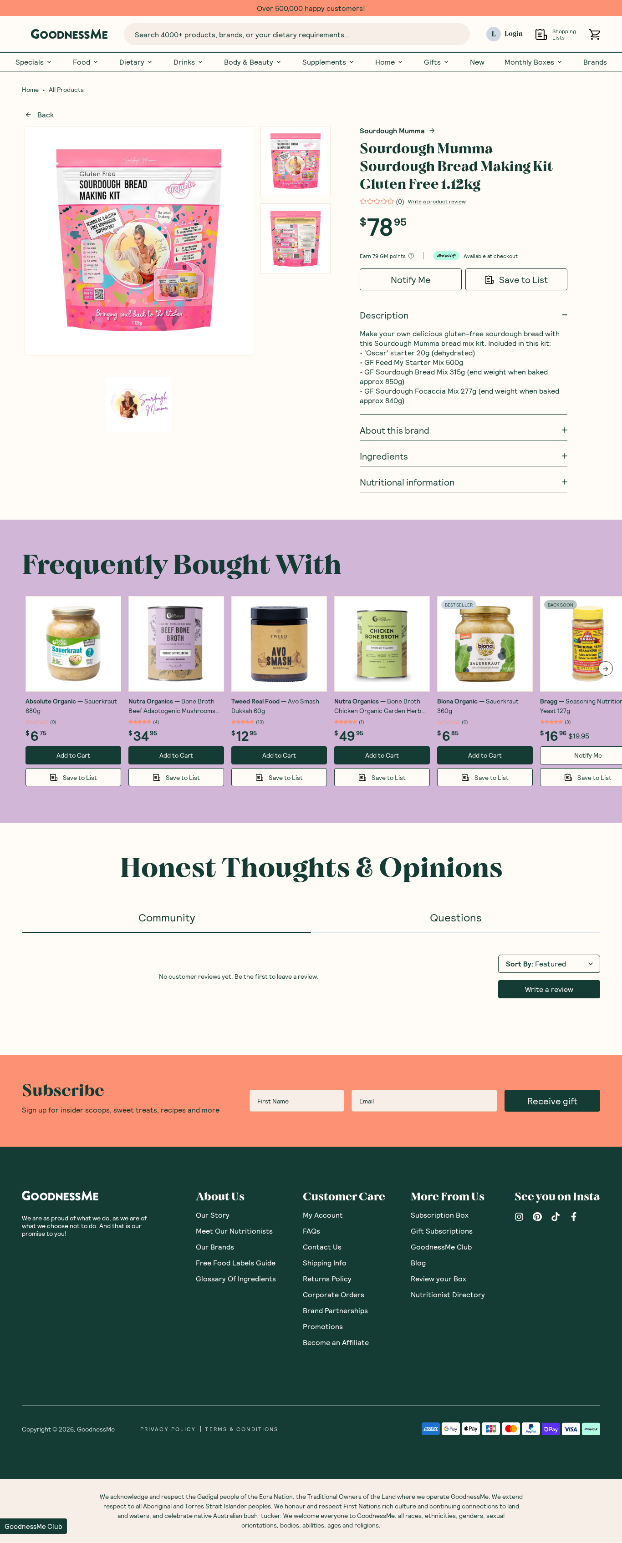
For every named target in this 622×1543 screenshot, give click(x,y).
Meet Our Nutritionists (234, 1231)
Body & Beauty (248, 62)
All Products (66, 90)
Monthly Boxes (529, 62)
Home (385, 62)
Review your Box (438, 1279)
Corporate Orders (333, 1294)
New (477, 62)
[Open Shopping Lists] (541, 34)
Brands (595, 62)
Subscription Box (440, 1215)
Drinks (184, 62)
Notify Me (411, 279)
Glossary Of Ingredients (236, 1279)
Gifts (432, 62)
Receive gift (552, 1101)
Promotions (323, 1326)
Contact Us (322, 1247)
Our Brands (215, 1247)
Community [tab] (166, 917)
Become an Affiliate (336, 1342)
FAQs (311, 1231)
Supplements (324, 62)
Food (81, 62)
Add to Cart (73, 755)
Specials (29, 62)
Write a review (549, 989)
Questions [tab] (456, 917)
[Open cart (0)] (594, 34)
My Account (323, 1215)
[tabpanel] (311, 976)
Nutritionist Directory (448, 1294)
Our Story (212, 1215)
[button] (33, 1526)
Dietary (131, 62)
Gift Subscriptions (442, 1231)
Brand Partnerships (335, 1310)
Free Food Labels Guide (235, 1263)
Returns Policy (327, 1279)
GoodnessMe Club (441, 1247)
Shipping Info (325, 1263)
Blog (418, 1263)
